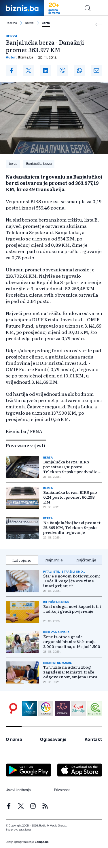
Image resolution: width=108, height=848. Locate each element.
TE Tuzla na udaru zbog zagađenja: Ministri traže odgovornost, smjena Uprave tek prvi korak (72, 672)
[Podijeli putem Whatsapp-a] (79, 70)
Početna (11, 22)
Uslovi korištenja (18, 790)
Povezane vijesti (26, 445)
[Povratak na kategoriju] (98, 24)
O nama (14, 739)
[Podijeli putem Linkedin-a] (45, 70)
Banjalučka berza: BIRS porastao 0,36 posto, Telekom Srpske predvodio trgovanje (70, 466)
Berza (46, 22)
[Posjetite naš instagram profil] (33, 806)
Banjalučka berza (39, 163)
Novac (29, 22)
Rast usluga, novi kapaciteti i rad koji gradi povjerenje (72, 609)
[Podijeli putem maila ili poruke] (96, 70)
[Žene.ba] (62, 708)
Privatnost (62, 790)
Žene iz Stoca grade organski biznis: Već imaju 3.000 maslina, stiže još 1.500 (71, 641)
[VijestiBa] (29, 708)
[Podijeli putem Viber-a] (62, 70)
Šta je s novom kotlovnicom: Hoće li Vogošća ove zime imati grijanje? (71, 580)
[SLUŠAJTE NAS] (45, 708)
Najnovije (54, 560)
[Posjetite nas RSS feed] (45, 806)
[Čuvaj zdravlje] (78, 708)
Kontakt (93, 739)
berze (13, 163)
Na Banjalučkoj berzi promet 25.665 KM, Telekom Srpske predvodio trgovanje (72, 527)
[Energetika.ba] (94, 708)
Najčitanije (86, 560)
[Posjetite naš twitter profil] (21, 806)
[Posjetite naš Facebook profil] (9, 806)
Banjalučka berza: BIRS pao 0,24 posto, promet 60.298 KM (70, 497)
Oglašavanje (53, 739)
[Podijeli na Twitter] (28, 70)
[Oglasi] (13, 708)
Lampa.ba (42, 842)
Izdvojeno (21, 560)
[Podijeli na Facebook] (11, 70)
